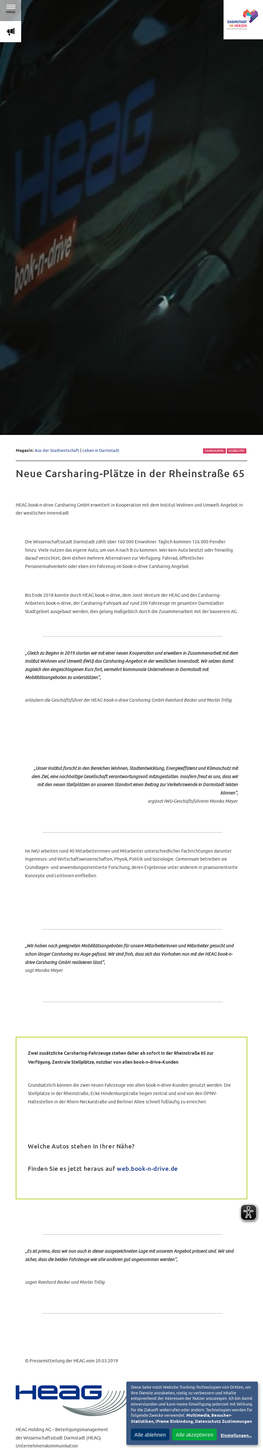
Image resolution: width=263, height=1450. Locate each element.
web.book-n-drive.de (147, 1169)
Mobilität (236, 451)
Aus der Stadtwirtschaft (57, 450)
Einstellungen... (236, 1435)
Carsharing (214, 451)
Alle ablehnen (150, 1435)
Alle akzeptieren (194, 1435)
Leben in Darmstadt (100, 450)
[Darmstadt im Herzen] (243, 19)
